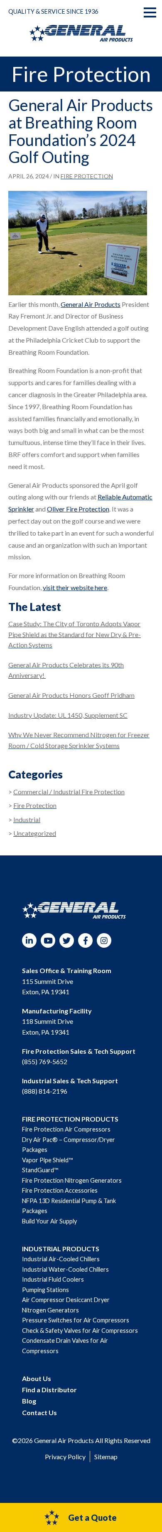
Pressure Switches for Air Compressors (75, 1320)
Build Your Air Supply (49, 1221)
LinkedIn (29, 940)
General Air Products (90, 304)
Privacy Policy (65, 1456)
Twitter (66, 940)
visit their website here (75, 587)
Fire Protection (87, 176)
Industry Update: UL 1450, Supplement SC (68, 715)
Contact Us (39, 1412)
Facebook (85, 940)
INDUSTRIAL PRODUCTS (60, 1249)
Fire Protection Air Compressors (66, 1129)
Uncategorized (34, 833)
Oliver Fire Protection (78, 509)
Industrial (26, 819)
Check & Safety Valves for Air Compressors (80, 1330)
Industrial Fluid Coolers (53, 1279)
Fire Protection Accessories (60, 1190)
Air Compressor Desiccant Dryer (66, 1299)
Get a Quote (92, 1517)
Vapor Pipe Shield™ (47, 1160)
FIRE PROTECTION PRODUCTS (70, 1119)
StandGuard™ (40, 1170)
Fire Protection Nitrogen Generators (72, 1180)
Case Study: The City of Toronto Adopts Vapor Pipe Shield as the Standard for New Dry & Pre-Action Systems (74, 634)
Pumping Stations (45, 1289)
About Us (36, 1378)
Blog (29, 1401)
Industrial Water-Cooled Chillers (65, 1269)
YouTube (48, 940)
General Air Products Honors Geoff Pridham (71, 695)
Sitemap (106, 1456)
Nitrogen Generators (50, 1310)
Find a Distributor (49, 1390)
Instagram (104, 940)
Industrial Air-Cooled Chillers (61, 1259)
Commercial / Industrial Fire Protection (69, 792)
